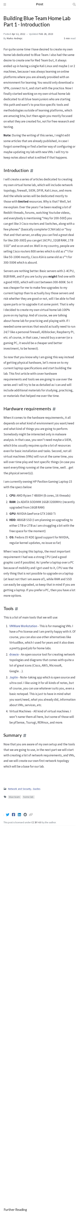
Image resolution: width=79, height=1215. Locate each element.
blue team (14, 797)
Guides (36, 788)
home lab (28, 797)
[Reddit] (25, 814)
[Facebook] (13, 814)
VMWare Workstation (23, 626)
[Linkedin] (19, 814)
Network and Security (19, 788)
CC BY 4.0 (36, 822)
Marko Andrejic (14, 38)
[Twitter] (7, 814)
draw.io (14, 654)
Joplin (13, 677)
